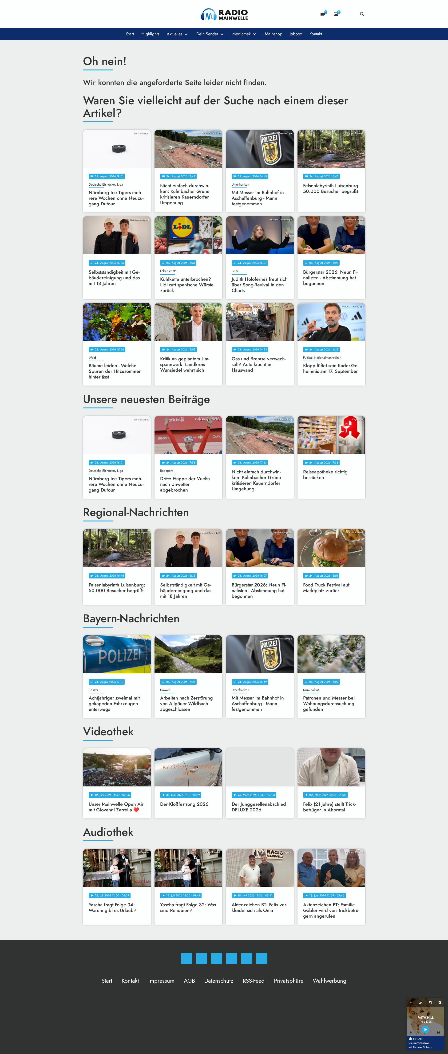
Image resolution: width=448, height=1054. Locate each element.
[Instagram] (106, 14)
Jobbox (296, 34)
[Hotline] (134, 14)
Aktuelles (174, 34)
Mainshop (273, 34)
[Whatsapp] (87, 14)
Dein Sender (207, 34)
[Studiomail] (125, 14)
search (362, 14)
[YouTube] (116, 14)
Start (130, 34)
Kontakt (315, 34)
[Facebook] (97, 14)
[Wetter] (349, 14)
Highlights (150, 34)
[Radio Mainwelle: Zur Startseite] (224, 14)
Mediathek (241, 34)
